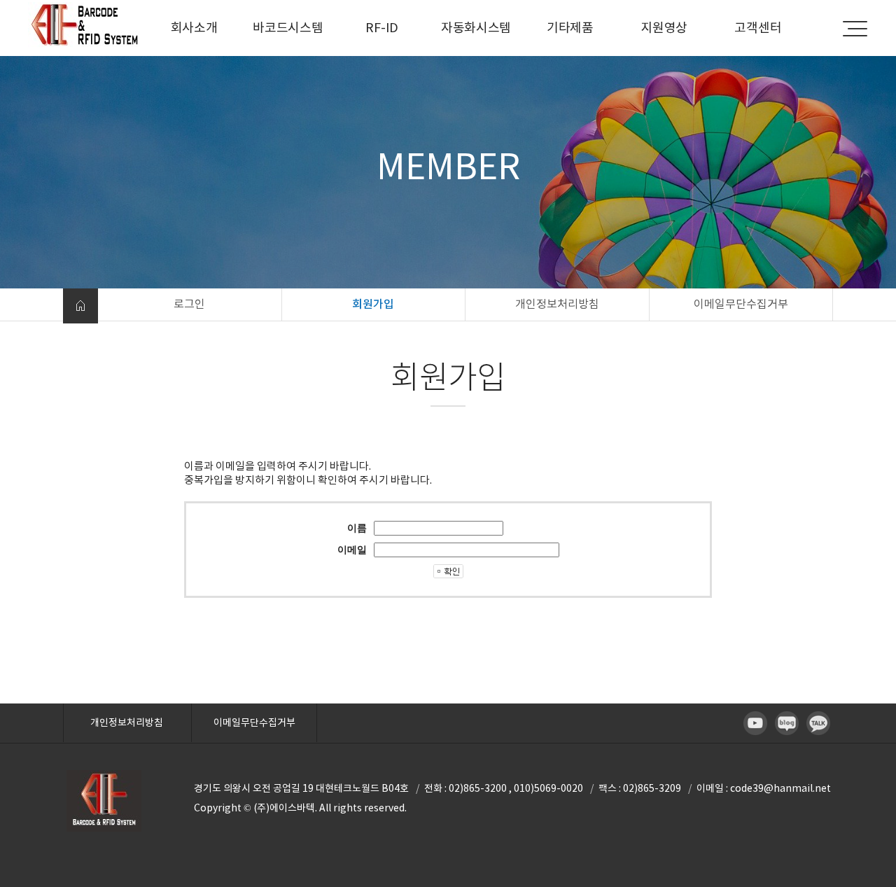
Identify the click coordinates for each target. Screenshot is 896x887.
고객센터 (757, 28)
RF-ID (381, 28)
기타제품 (570, 28)
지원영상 (663, 28)
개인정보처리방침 (557, 304)
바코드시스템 (288, 28)
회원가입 (373, 304)
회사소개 (194, 28)
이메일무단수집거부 (741, 304)
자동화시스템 (476, 28)
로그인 (189, 304)
